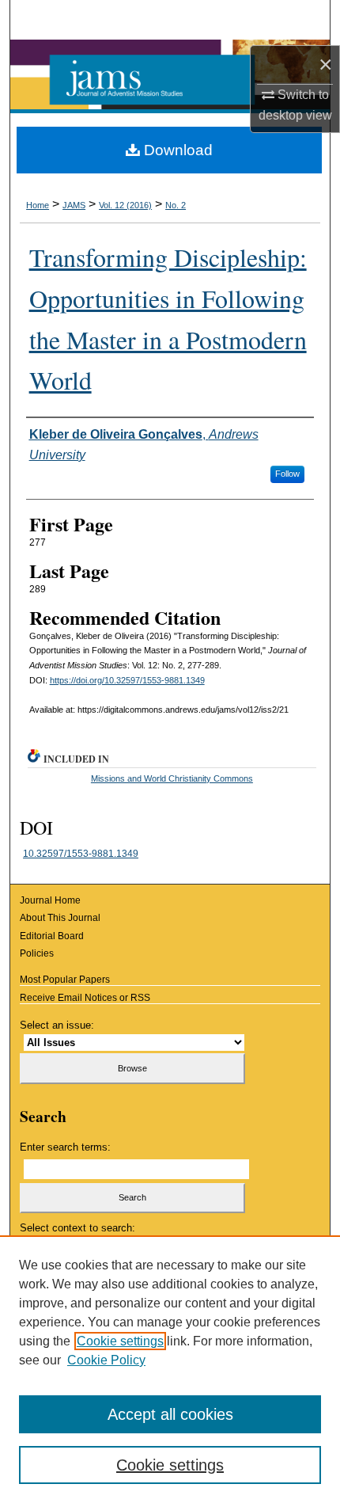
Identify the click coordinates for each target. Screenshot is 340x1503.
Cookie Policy (106, 1360)
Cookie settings (120, 1341)
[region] (170, 1369)
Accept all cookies (170, 1414)
